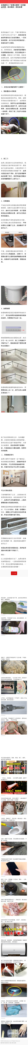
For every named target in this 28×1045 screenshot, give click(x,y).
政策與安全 (7, 1042)
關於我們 (2, 1042)
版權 (15, 1042)
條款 (11, 1042)
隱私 (13, 1042)
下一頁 (14, 573)
